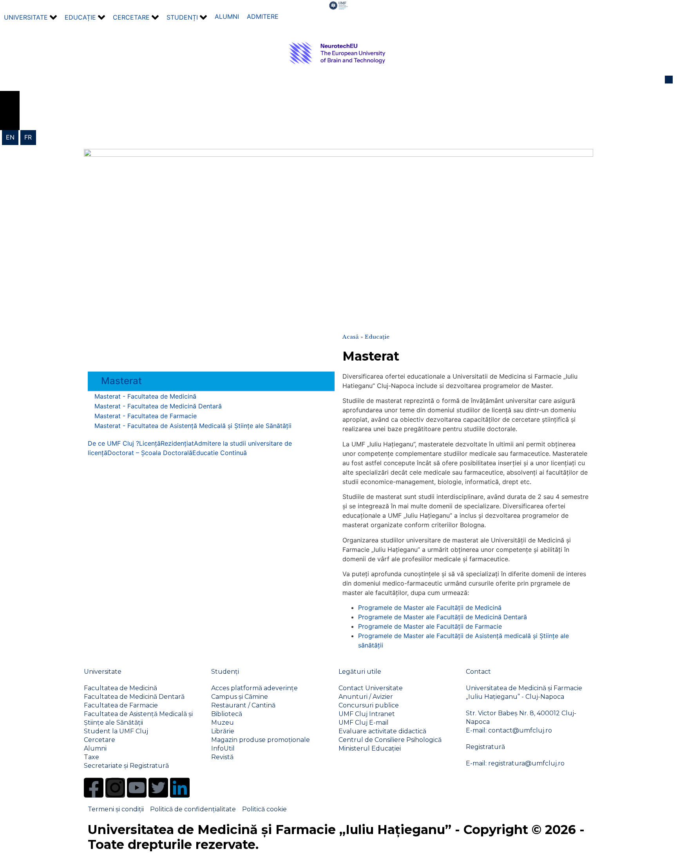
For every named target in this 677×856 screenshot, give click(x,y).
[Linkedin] (180, 788)
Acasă (350, 337)
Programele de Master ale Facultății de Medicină (429, 607)
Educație (377, 337)
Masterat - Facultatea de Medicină (145, 396)
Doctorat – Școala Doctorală (149, 453)
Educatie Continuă (219, 453)
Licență (150, 443)
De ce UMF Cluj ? (113, 443)
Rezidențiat (177, 443)
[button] (30, 17)
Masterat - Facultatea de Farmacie (145, 416)
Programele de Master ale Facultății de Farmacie (430, 626)
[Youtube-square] (137, 788)
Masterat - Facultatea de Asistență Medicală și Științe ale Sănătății (192, 426)
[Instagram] (115, 788)
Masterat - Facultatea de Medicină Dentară (158, 406)
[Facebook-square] (93, 788)
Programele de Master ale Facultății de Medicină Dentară (442, 617)
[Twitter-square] (158, 788)
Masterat (121, 380)
